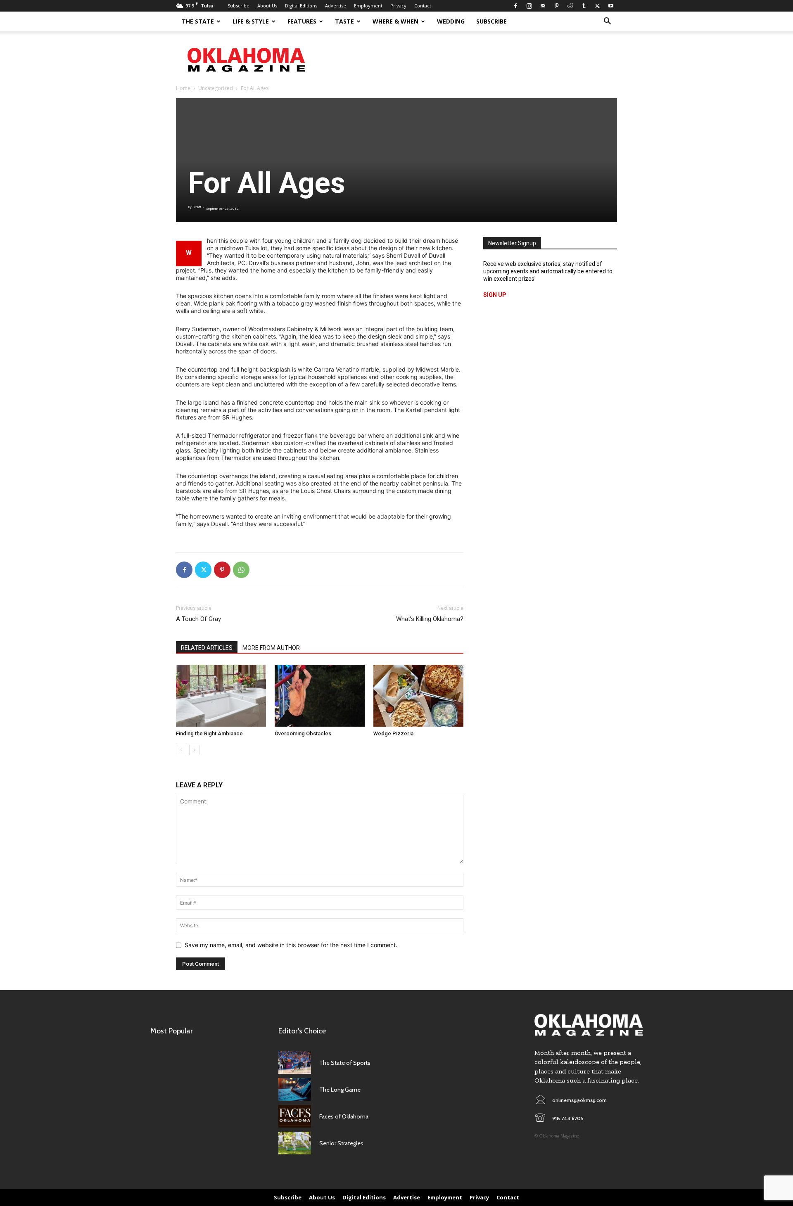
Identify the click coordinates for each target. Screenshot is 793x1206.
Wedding (451, 21)
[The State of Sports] (294, 1062)
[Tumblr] (583, 6)
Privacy (398, 5)
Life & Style (251, 21)
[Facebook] (515, 6)
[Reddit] (570, 6)
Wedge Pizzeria (393, 733)
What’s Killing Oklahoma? (429, 619)
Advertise (335, 5)
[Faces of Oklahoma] (294, 1116)
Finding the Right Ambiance (209, 733)
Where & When (395, 21)
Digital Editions (301, 5)
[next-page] (194, 750)
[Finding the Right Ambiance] (221, 696)
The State (198, 21)
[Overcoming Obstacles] (320, 696)
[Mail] (543, 6)
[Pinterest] (556, 6)
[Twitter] (597, 6)
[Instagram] (529, 6)
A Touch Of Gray (198, 619)
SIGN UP (494, 294)
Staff (197, 207)
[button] (607, 22)
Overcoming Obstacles (303, 733)
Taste (344, 21)
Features (301, 21)
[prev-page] (181, 750)
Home (183, 88)
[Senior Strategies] (294, 1143)
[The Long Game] (294, 1089)
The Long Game (340, 1089)
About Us (267, 5)
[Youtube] (611, 6)
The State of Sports (344, 1062)
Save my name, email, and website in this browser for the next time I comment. (291, 944)
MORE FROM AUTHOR (271, 647)
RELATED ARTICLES (207, 647)
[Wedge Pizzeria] (418, 696)
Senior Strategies (341, 1143)
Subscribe (238, 5)
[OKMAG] (588, 1025)
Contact (422, 5)
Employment (368, 5)
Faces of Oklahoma (343, 1116)
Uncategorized (215, 88)
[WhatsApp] (241, 570)
